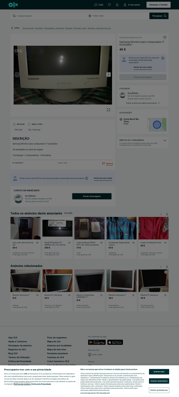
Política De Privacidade (41, 384)
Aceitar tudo (159, 372)
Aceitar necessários (159, 381)
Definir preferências (159, 390)
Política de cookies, (22, 384)
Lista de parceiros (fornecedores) (95, 393)
